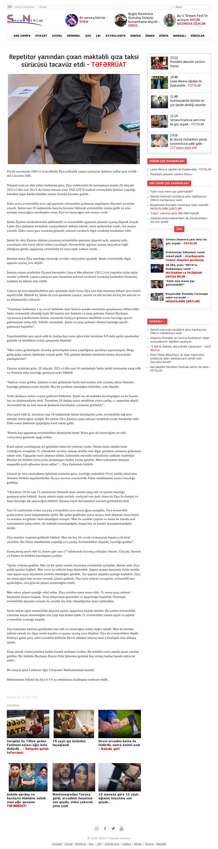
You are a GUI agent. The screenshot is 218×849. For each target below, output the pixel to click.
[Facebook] (105, 828)
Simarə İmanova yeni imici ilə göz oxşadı (187, 120)
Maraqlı (155, 321)
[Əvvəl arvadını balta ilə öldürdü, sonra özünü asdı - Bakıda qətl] (119, 724)
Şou (179, 229)
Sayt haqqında (24, 7)
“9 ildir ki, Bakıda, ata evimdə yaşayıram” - (180, 348)
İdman (138, 844)
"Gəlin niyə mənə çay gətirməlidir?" (171, 191)
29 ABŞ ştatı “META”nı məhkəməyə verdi (184, 271)
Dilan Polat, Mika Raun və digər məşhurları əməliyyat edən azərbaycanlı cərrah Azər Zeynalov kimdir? (177, 358)
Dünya (149, 844)
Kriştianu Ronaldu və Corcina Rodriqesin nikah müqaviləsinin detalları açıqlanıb (179, 340)
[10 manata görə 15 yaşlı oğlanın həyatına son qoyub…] (119, 777)
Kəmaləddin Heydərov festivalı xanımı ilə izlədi (180, 369)
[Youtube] (121, 828)
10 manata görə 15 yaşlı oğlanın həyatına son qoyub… (118, 798)
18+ (99, 844)
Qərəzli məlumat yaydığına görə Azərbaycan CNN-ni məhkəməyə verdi (178, 198)
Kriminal (11, 697)
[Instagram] (96, 828)
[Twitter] (113, 828)
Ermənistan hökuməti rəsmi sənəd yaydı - (185, 256)
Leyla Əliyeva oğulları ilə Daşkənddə (186, 81)
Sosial (68, 844)
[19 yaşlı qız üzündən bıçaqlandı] (74, 724)
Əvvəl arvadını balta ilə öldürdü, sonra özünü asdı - (119, 745)
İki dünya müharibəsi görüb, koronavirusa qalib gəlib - (188, 142)
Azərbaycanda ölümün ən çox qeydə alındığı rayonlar (188, 101)
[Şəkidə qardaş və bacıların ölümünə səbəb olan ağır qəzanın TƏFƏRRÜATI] (28, 777)
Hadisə (126, 844)
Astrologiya (112, 844)
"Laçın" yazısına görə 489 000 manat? (174, 213)
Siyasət (57, 844)
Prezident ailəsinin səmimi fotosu (187, 62)
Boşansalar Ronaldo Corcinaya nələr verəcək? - (180, 207)
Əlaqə (43, 7)
